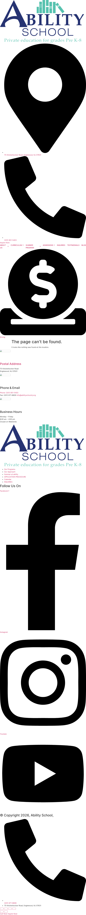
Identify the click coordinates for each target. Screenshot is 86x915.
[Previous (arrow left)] (2, 911)
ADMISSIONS (48, 245)
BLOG (83, 245)
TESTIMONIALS (73, 245)
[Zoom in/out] (2, 909)
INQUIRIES (61, 245)
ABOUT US (3, 246)
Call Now (3, 914)
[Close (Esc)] (14, 909)
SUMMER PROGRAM (30, 246)
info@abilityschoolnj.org (26, 395)
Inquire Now (12, 914)
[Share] (10, 909)
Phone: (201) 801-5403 (9, 393)
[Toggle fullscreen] (6, 909)
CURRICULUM (16, 245)
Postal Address (10, 364)
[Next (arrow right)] (6, 911)
